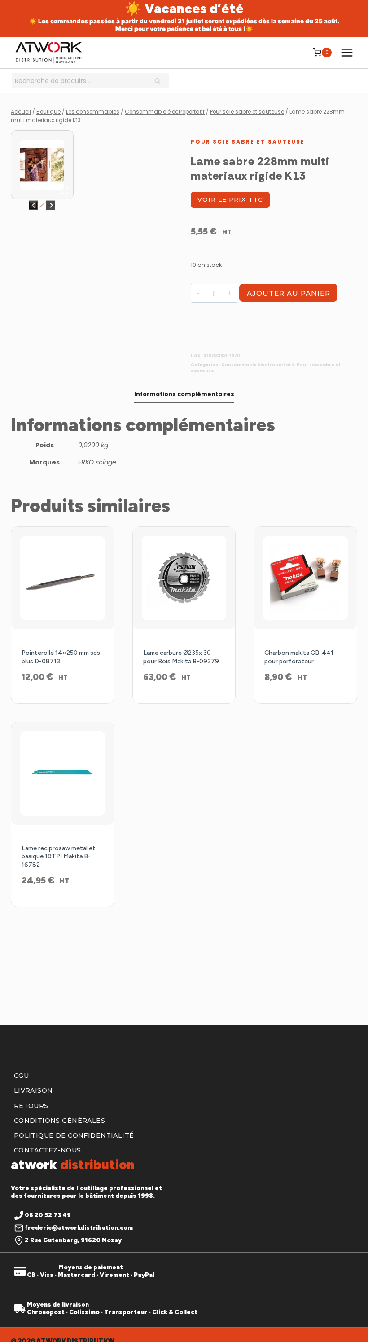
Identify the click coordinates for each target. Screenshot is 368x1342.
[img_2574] (42, 164)
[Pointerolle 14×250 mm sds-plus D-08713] (62, 578)
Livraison (33, 1090)
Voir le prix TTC (230, 199)
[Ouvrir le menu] (346, 52)
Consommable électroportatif (257, 364)
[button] (42, 205)
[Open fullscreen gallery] (64, 190)
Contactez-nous (47, 1150)
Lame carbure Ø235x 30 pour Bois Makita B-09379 (181, 657)
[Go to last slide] (34, 205)
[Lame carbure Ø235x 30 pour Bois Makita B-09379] (184, 578)
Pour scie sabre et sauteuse (248, 142)
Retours (31, 1106)
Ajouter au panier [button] (62, 701)
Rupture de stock (184, 701)
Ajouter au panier (288, 293)
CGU (21, 1076)
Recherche (160, 82)
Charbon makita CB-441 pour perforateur (298, 657)
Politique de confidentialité (74, 1135)
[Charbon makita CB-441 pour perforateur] (305, 578)
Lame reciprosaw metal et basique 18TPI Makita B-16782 (59, 856)
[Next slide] (51, 205)
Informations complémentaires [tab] (184, 394)
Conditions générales (59, 1121)
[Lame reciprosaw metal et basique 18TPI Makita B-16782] (62, 773)
